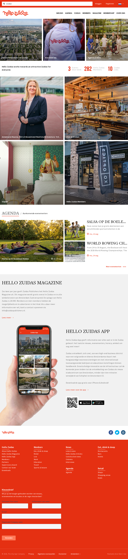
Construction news (73, 456)
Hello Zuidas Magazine (11, 454)
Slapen (5, 201)
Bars (100, 454)
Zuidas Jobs (117, 69)
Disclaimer (62, 554)
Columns (69, 459)
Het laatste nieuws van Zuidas (15, 57)
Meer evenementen (114, 266)
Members (5, 459)
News (68, 447)
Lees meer (7, 317)
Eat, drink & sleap (41, 451)
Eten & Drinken (72, 137)
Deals (100, 478)
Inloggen (98, 4)
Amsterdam (75, 554)
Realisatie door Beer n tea (116, 554)
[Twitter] (117, 432)
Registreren (110, 4)
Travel (36, 465)
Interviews (70, 462)
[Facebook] (111, 432)
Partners (5, 462)
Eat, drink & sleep (106, 447)
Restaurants (103, 451)
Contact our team (9, 467)
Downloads (6, 470)
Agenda (10, 213)
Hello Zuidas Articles (74, 454)
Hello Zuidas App (8, 456)
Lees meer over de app (76, 389)
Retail (36, 454)
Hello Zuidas (8, 447)
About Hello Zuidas (9, 451)
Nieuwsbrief (8, 490)
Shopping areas (104, 475)
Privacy (31, 554)
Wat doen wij (50, 57)
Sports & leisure (40, 467)
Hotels (100, 456)
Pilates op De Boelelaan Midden (15, 259)
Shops (100, 472)
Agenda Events (94, 57)
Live (35, 456)
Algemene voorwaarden (46, 554)
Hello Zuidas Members (99, 69)
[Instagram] (123, 432)
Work (36, 459)
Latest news (71, 451)
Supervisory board (9, 465)
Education (38, 462)
